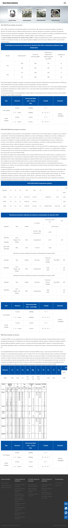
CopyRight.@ (56, 525)
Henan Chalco (63, 525)
